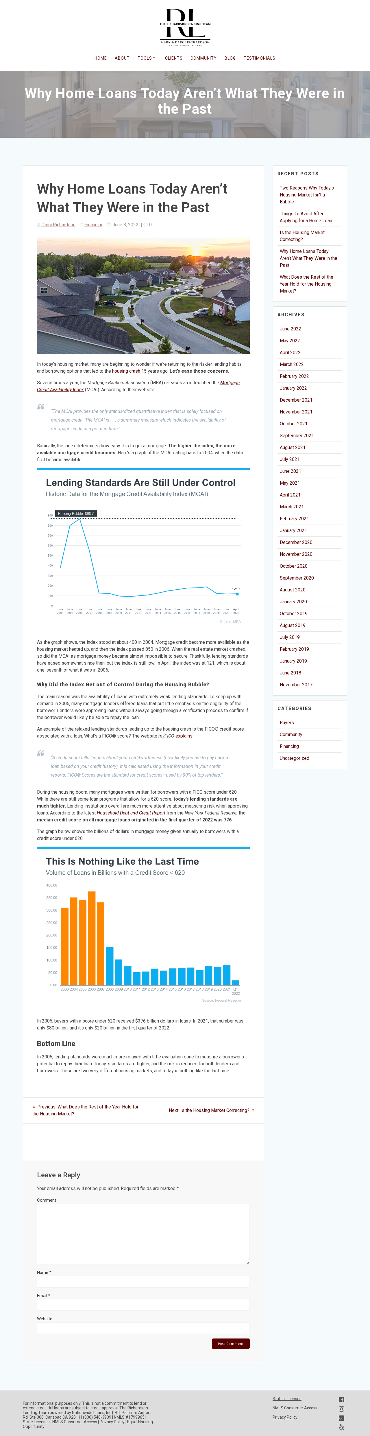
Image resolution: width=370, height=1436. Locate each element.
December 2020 (296, 542)
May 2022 (290, 340)
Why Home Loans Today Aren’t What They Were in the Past (308, 258)
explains (184, 736)
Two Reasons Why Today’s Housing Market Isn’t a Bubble (307, 195)
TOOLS (145, 58)
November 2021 (296, 412)
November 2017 (296, 684)
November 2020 (296, 554)
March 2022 (292, 364)
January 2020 (293, 601)
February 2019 (294, 649)
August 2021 (293, 447)
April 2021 (290, 495)
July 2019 (290, 637)
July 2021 (290, 459)
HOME (101, 58)
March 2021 (292, 507)
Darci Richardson (58, 224)
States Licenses (287, 1398)
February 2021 (294, 518)
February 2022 (294, 376)
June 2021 (290, 471)
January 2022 (293, 388)
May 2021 (290, 483)
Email (43, 1295)
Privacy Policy (285, 1417)
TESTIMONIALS (259, 58)
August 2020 (293, 590)
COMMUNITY (203, 58)
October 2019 (294, 613)
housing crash (126, 371)
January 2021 (293, 530)
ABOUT (122, 58)
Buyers (287, 722)
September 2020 (297, 578)
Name (44, 1272)
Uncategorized (294, 758)
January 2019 (293, 661)
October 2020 (294, 566)
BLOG (230, 58)
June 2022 (290, 329)
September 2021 (297, 435)
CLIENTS (174, 58)
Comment (46, 1200)
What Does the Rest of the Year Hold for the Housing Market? (306, 284)
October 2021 (294, 423)
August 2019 (293, 625)
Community (291, 734)
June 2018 (290, 673)
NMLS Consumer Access (295, 1408)
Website (44, 1318)
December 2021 (296, 400)
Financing (93, 224)
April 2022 (290, 352)
